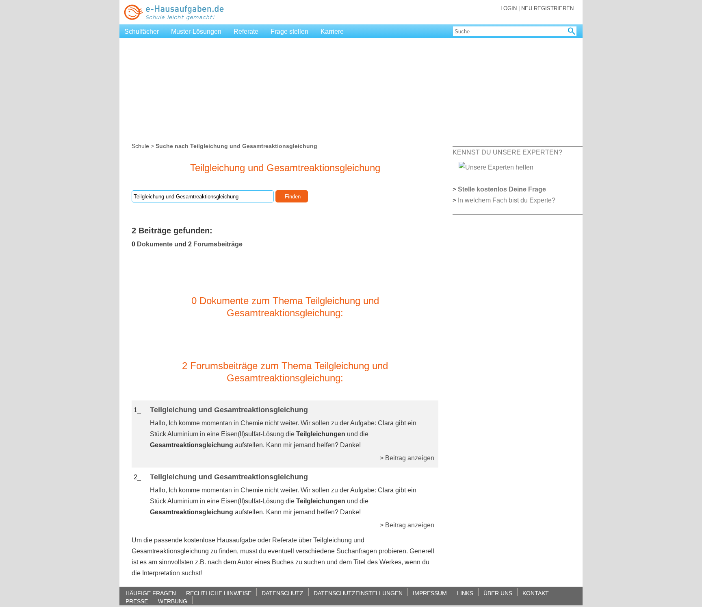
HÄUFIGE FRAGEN (151, 593)
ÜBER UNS (497, 593)
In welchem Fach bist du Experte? (506, 200)
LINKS (465, 593)
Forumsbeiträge (218, 244)
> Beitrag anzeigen (407, 458)
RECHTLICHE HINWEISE (218, 593)
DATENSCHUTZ (282, 593)
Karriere (332, 31)
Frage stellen (289, 31)
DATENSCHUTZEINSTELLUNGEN (358, 593)
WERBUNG (172, 601)
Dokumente (155, 244)
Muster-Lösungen (196, 31)
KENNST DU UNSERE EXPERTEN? (507, 152)
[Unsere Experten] (496, 166)
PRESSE (137, 601)
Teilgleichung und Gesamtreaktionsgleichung (229, 410)
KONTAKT (535, 593)
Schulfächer (141, 31)
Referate (246, 31)
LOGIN (508, 8)
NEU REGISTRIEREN (547, 8)
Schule (140, 146)
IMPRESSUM (430, 593)
